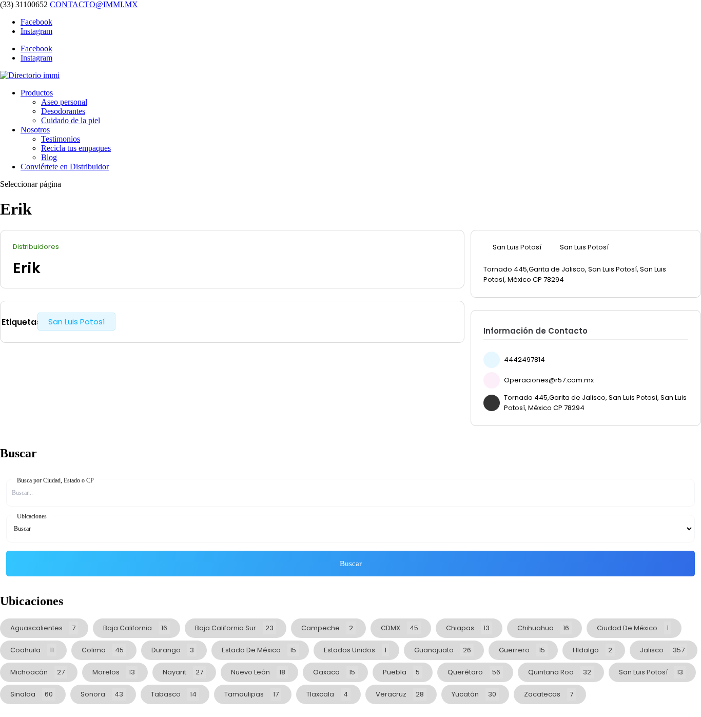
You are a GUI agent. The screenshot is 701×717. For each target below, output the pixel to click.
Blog (49, 157)
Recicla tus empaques (76, 148)
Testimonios (60, 138)
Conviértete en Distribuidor (65, 166)
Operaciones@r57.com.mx (549, 380)
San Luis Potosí (76, 321)
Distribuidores (36, 247)
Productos (37, 92)
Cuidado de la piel (70, 120)
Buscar (351, 563)
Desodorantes (63, 111)
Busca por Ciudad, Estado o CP (55, 480)
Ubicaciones (32, 516)
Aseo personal (64, 102)
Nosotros (35, 129)
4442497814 (524, 359)
